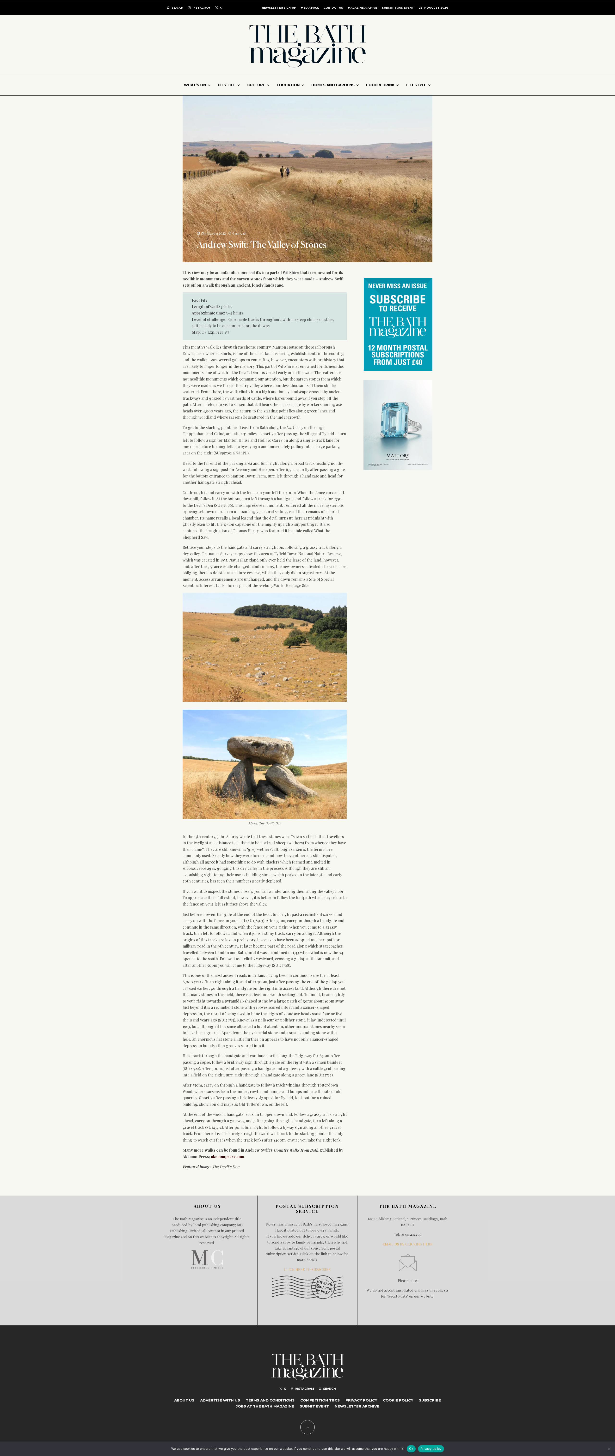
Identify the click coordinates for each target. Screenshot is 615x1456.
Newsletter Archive (357, 1406)
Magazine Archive (362, 7)
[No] (609, 1448)
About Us (184, 1400)
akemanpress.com (227, 1156)
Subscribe (430, 1400)
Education (288, 85)
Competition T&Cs (320, 1400)
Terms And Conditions (270, 1400)
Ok (411, 1448)
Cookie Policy (398, 1400)
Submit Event (314, 1406)
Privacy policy (431, 1448)
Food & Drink (380, 85)
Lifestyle (416, 85)
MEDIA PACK (310, 7)
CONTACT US (333, 7)
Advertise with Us (220, 1400)
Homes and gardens (333, 85)
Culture (256, 85)
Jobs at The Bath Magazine (265, 1406)
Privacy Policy (361, 1400)
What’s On (195, 85)
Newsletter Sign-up (279, 7)
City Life (227, 85)
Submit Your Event (398, 7)
